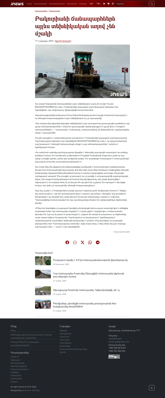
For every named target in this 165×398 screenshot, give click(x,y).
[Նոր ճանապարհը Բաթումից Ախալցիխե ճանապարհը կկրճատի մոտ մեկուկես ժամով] (43, 273)
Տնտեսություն (72, 3)
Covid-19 (15, 356)
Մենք (13, 330)
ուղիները (15, 372)
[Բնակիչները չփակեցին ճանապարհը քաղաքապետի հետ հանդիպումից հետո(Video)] (43, 304)
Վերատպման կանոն (122, 231)
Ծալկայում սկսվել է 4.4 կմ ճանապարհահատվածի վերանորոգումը (90, 260)
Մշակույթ (83, 3)
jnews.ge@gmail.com (119, 341)
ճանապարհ (54, 10)
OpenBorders (115, 338)
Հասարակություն (40, 3)
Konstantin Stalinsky (30, 390)
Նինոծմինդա (66, 342)
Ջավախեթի (65, 345)
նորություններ (41, 10)
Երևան (63, 352)
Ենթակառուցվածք (19, 366)
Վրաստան (64, 336)
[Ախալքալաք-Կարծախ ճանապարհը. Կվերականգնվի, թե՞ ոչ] (43, 290)
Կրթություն (15, 359)
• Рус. (98, 3)
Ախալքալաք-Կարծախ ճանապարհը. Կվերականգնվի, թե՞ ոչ (86, 290)
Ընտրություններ (18, 362)
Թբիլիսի (63, 330)
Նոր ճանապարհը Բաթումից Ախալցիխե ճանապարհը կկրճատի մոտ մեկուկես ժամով (88, 275)
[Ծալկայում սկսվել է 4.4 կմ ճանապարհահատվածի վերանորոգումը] (43, 260)
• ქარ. (91, 3)
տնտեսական (16, 378)
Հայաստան (65, 339)
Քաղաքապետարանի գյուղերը (73, 349)
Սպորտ (14, 381)
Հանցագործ (16, 375)
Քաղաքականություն (57, 3)
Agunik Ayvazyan (63, 41)
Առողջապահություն (19, 369)
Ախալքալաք (65, 333)
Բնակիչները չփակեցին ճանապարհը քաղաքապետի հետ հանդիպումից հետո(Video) (84, 305)
